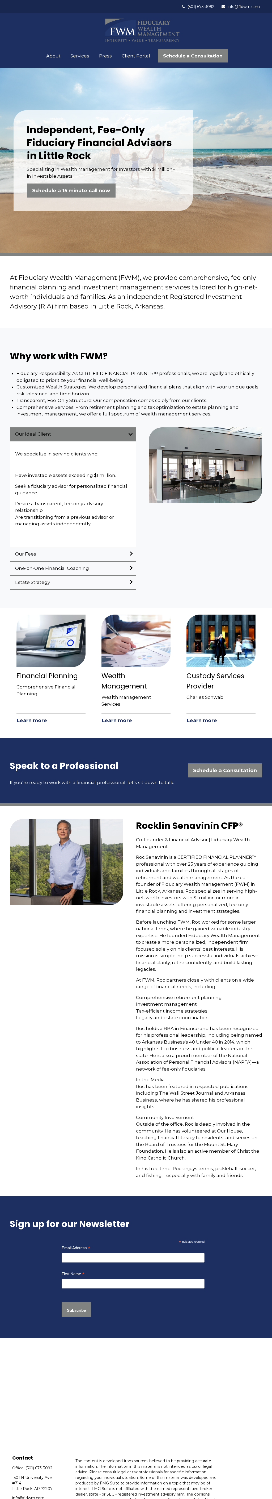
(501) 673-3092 (201, 6)
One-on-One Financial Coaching (52, 568)
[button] (53, 56)
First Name (73, 1274)
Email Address (76, 1248)
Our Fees (26, 554)
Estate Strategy (32, 582)
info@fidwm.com (244, 6)
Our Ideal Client (33, 434)
